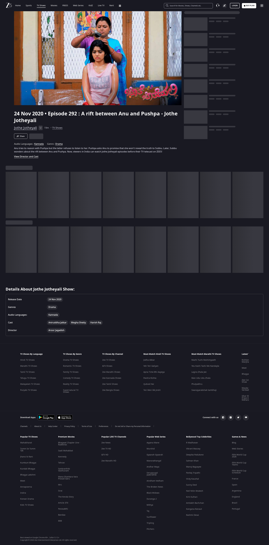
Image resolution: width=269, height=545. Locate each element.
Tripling (150, 523)
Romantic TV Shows (72, 366)
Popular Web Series (156, 436)
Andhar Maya (153, 466)
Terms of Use (87, 426)
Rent (111, 6)
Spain (234, 484)
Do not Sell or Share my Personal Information (132, 426)
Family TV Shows (71, 372)
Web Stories (237, 448)
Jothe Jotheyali (25, 127)
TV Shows (41, 6)
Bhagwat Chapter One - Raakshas (69, 443)
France (235, 478)
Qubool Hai (148, 384)
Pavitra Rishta (149, 378)
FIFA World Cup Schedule (239, 471)
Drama (59, 144)
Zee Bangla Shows (110, 390)
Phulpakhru (196, 384)
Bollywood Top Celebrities (198, 436)
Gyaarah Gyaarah (155, 454)
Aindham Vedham (155, 480)
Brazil (234, 502)
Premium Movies (66, 436)
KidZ (91, 6)
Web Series (78, 6)
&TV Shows (107, 366)
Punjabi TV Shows (28, 390)
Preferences (103, 426)
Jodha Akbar (149, 360)
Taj (148, 511)
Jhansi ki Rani (26, 456)
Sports (29, 6)
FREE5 (65, 6)
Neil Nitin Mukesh (194, 490)
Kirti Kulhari (192, 497)
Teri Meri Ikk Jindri (152, 390)
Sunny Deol (191, 484)
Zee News (106, 442)
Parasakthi (63, 508)
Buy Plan (250, 5)
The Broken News (155, 486)
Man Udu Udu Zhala (200, 378)
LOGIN (235, 5)
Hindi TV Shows (27, 360)
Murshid (151, 448)
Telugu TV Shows (28, 378)
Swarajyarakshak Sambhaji (204, 390)
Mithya (150, 504)
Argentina (236, 490)
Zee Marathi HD (108, 460)
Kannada (39, 144)
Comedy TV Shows (71, 378)
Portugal (236, 508)
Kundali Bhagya (27, 468)
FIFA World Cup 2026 (239, 455)
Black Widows (153, 492)
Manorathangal (154, 460)
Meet (244, 368)
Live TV (101, 6)
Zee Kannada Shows (111, 378)
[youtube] (246, 417)
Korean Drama (27, 498)
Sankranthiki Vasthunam (64, 469)
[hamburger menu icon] (262, 5)
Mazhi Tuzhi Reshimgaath (203, 360)
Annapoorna (26, 486)
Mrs (60, 484)
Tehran (61, 462)
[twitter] (238, 417)
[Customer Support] (218, 5)
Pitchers (150, 529)
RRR (60, 520)
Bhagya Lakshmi (28, 474)
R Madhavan (192, 442)
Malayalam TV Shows (30, 384)
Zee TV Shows (108, 360)
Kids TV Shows (27, 504)
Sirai (60, 490)
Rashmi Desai (192, 515)
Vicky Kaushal (192, 478)
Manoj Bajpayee (193, 466)
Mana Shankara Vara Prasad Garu (68, 477)
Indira (23, 492)
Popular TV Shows (29, 436)
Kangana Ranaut (194, 509)
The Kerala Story (66, 496)
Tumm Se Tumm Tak (27, 449)
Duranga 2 (152, 498)
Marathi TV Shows (28, 366)
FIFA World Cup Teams (239, 463)
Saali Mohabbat (65, 450)
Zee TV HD (106, 448)
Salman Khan (192, 460)
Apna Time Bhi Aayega (154, 372)
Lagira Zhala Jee (198, 372)
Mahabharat (26, 442)
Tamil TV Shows (27, 372)
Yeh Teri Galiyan (150, 366)
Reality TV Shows (71, 384)
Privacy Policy (69, 426)
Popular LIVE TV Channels (113, 436)
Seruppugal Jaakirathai (152, 473)
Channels (24, 426)
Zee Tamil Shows (110, 384)
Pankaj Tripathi (193, 472)
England (236, 496)
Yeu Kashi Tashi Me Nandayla (205, 366)
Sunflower (151, 517)
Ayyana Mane (153, 442)
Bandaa (61, 514)
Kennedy (62, 456)
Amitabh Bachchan (195, 503)
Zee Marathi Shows (111, 372)
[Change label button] (224, 5)
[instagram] (231, 417)
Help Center (53, 426)
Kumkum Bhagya (28, 462)
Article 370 (63, 502)
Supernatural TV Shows (70, 391)
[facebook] (223, 417)
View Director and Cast (26, 156)
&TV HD (104, 454)
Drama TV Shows (71, 360)
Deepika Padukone (195, 454)
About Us (37, 426)
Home (18, 6)
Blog (234, 442)
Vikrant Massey (193, 448)
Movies (54, 6)
